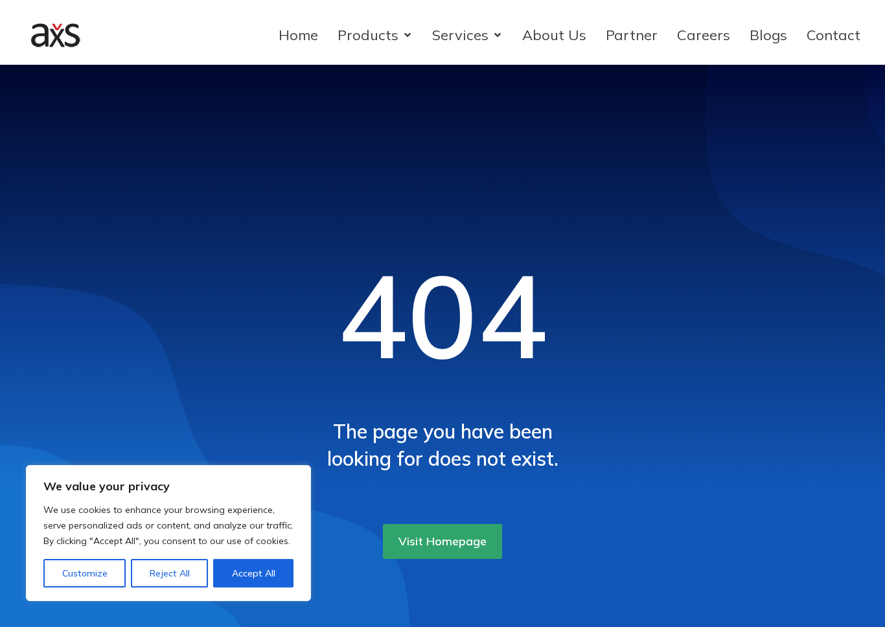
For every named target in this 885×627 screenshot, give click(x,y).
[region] (168, 533)
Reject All (170, 573)
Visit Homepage (442, 541)
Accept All (253, 573)
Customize (85, 573)
